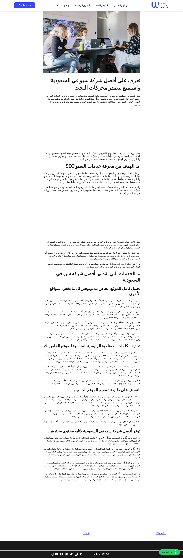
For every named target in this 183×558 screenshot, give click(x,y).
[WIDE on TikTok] (61, 554)
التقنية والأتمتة (102, 5)
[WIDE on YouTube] (56, 554)
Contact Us (25, 5)
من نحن (67, 5)
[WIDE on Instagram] (76, 554)
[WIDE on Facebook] (81, 554)
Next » (86, 532)
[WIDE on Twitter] (71, 554)
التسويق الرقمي (83, 5)
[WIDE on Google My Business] (52, 554)
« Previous (161, 532)
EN (56, 5)
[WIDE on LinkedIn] (66, 554)
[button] (169, 552)
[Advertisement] (91, 129)
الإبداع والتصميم (121, 5)
